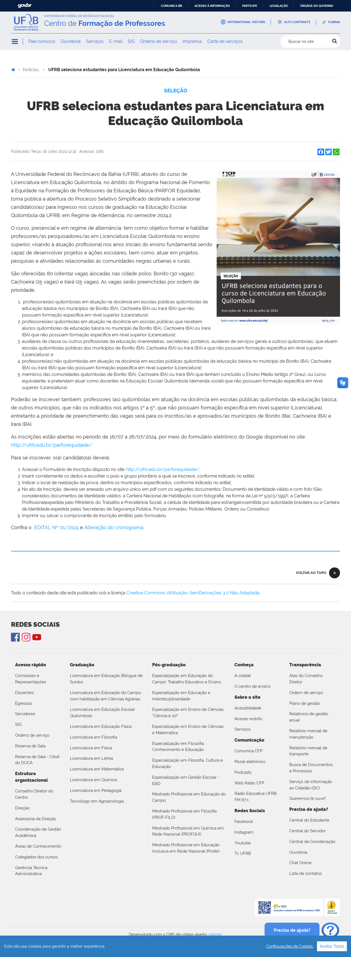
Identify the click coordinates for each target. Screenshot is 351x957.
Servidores (25, 713)
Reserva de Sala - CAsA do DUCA (37, 759)
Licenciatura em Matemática (97, 769)
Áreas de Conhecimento (38, 846)
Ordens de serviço (158, 41)
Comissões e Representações (30, 678)
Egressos (23, 703)
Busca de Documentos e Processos (311, 767)
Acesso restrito (248, 718)
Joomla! (215, 934)
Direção (22, 808)
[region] (175, 946)
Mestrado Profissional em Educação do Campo (189, 797)
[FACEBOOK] (15, 637)
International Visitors (246, 22)
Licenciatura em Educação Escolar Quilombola (102, 712)
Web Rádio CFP (249, 783)
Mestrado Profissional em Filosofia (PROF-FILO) (184, 814)
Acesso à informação (212, 6)
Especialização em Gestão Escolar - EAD (185, 780)
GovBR (25, 5)
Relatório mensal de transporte (308, 751)
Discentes (24, 692)
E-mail (115, 41)
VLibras (334, 22)
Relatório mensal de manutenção (308, 734)
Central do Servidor (307, 830)
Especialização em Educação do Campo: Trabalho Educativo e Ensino (186, 678)
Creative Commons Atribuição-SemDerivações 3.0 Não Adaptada (192, 592)
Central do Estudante (309, 820)
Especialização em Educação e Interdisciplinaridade (181, 695)
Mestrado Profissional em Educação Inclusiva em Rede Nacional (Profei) (186, 848)
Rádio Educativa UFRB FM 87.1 (255, 796)
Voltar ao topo (311, 573)
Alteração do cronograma (113, 527)
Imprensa (192, 41)
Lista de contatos (305, 873)
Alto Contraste (297, 22)
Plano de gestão (304, 703)
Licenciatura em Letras (91, 758)
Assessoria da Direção (35, 818)
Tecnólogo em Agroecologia (97, 801)
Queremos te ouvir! (307, 798)
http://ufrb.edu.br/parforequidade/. (52, 445)
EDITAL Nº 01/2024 (56, 527)
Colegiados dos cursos (36, 857)
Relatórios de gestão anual (308, 717)
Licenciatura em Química (93, 779)
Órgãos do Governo (316, 6)
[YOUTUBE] (36, 637)
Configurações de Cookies (289, 946)
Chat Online (300, 862)
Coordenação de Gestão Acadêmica (38, 832)
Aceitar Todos (332, 946)
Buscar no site (301, 41)
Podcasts (242, 772)
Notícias (31, 69)
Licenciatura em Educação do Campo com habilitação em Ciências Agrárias (105, 695)
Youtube (242, 843)
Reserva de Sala (30, 746)
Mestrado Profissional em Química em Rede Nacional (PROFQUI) (188, 831)
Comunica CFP (248, 750)
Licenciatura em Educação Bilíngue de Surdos (106, 678)
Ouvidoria (71, 41)
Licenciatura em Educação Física (101, 726)
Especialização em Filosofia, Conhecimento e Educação (178, 746)
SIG (131, 41)
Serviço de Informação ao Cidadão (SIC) (310, 784)
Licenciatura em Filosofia (93, 737)
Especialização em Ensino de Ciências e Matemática (187, 729)
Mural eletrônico (249, 761)
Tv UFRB (242, 853)
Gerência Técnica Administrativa (31, 870)
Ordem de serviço (306, 692)
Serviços (95, 41)
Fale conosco (41, 41)
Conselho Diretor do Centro (34, 794)
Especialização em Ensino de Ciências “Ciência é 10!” (187, 712)
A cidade (242, 675)
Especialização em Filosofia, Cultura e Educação (187, 763)
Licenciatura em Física (91, 747)
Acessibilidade (247, 708)
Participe (249, 6)
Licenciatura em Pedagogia (95, 790)
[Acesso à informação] (332, 907)
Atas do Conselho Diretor (306, 678)
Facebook (243, 821)
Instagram (26, 637)
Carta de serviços (225, 41)
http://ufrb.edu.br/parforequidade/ (162, 469)
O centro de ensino (252, 686)
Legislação (279, 6)
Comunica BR (171, 6)
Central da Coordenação (312, 841)
